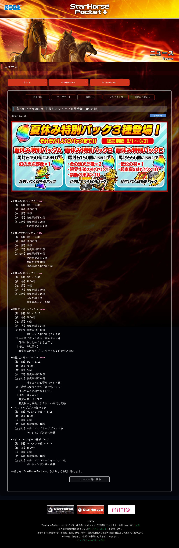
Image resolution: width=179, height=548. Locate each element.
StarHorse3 (68, 82)
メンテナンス (116, 97)
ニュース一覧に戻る (89, 479)
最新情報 (37, 97)
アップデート (64, 97)
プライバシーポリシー (98, 529)
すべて (27, 82)
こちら (136, 525)
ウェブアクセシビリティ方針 (91, 540)
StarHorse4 (109, 82)
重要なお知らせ (143, 97)
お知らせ (90, 97)
